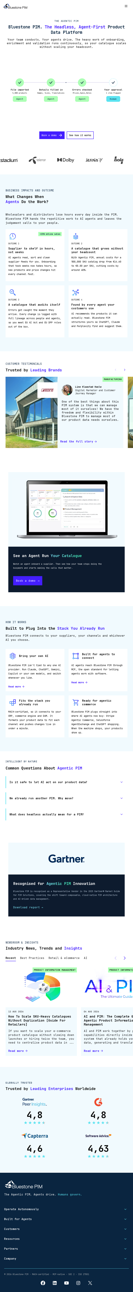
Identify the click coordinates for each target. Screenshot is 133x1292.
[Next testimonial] (124, 370)
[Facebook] (43, 1283)
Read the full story (76, 441)
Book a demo (49, 135)
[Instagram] (78, 1283)
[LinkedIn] (54, 1283)
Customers (12, 1229)
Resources (12, 1239)
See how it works (80, 135)
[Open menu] (126, 6)
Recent (11, 958)
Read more (14, 686)
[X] (90, 1283)
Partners (11, 1249)
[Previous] (115, 958)
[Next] (124, 958)
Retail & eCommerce (64, 958)
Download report (28, 907)
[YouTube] (66, 1283)
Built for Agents (18, 1219)
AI (85, 958)
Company (10, 1258)
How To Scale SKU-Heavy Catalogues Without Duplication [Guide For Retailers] (39, 1020)
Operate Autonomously (21, 1209)
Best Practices (32, 958)
